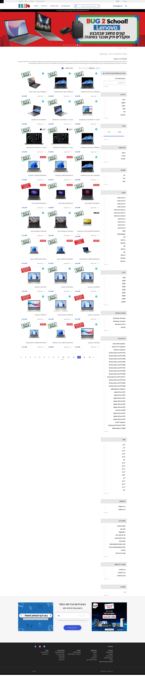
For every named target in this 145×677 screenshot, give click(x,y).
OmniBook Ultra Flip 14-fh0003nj (90, 92)
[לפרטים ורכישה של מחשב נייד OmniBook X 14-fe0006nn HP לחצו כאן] (61, 110)
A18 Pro (122, 261)
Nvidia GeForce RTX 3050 (117, 356)
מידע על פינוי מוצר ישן (92, 660)
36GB (123, 292)
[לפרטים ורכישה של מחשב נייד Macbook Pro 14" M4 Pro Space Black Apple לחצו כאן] (34, 138)
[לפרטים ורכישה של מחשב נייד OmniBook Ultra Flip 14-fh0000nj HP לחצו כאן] (87, 138)
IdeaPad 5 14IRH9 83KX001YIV (64, 175)
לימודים (123, 159)
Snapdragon (121, 234)
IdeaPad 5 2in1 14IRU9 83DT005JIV (62, 343)
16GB (123, 280)
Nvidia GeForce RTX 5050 (117, 371)
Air (124, 175)
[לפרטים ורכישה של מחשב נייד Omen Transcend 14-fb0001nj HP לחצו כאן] (34, 83)
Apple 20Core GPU (119, 419)
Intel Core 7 (121, 225)
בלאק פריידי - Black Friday (74, 654)
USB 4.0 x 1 (121, 506)
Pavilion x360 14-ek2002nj (65, 315)
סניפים (36, 6)
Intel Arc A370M (120, 410)
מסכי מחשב (61, 658)
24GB (123, 286)
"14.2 (123, 463)
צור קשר (95, 656)
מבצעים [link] (79, 650)
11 (68, 357)
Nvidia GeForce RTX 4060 (117, 365)
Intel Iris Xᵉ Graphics (118, 346)
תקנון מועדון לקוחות (108, 658)
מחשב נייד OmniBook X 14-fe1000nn (89, 120)
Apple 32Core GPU (119, 407)
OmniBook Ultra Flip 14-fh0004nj (90, 175)
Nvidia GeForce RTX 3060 (117, 359)
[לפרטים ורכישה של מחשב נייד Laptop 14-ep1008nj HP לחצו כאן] (87, 278)
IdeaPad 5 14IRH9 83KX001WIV (37, 175)
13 (79, 357)
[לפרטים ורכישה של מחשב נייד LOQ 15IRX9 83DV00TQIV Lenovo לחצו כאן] (61, 194)
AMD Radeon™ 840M (118, 428)
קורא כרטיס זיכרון (120, 553)
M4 (124, 246)
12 (73, 357)
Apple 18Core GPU (119, 413)
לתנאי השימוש (60, 620)
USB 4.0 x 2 (121, 509)
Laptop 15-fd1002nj (40, 315)
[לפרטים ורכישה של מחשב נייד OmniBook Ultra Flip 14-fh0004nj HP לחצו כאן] (87, 166)
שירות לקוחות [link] (94, 650)
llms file (34, 671)
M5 (124, 252)
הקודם (62, 359)
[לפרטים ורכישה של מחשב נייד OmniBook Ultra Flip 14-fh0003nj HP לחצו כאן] (87, 83)
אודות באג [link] (110, 650)
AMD (123, 231)
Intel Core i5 (121, 200)
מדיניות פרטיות (109, 656)
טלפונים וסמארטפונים (59, 652)
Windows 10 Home (119, 318)
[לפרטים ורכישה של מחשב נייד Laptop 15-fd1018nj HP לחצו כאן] (87, 334)
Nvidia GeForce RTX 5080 (117, 383)
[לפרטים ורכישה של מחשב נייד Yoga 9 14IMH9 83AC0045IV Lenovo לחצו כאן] (34, 250)
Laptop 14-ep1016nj (40, 287)
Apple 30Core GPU (119, 404)
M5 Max (123, 258)
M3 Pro (123, 240)
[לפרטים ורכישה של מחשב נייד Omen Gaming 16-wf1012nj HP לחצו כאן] (61, 222)
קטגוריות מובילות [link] (60, 650)
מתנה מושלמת (54, 6)
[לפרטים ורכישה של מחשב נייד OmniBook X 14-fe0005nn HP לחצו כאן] (34, 110)
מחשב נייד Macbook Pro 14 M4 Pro (63, 147)
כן (124, 592)
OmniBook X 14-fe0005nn (38, 120)
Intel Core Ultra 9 (119, 216)
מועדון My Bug (65, 6)
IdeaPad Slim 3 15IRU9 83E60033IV (89, 259)
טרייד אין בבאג (45, 654)
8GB (124, 277)
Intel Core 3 (121, 219)
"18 (124, 490)
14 (84, 357)
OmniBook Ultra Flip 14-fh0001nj (63, 92)
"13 (124, 448)
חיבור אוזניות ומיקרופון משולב (117, 544)
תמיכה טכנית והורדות (40, 1)
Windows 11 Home (119, 321)
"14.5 (123, 466)
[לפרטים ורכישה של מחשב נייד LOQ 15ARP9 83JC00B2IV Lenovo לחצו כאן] (87, 194)
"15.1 (123, 469)
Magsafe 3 (122, 532)
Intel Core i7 (121, 204)
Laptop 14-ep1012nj (94, 315)
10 (63, 357)
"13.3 (123, 451)
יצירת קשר (44, 6)
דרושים (26, 1)
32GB (123, 289)
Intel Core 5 (121, 222)
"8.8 (124, 445)
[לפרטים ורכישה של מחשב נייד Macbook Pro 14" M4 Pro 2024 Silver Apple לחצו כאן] (61, 138)
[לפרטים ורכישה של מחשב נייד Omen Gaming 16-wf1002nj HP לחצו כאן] (34, 222)
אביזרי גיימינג (61, 660)
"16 (124, 478)
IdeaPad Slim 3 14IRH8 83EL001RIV (36, 343)
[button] (4, 29)
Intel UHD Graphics (119, 343)
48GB (123, 295)
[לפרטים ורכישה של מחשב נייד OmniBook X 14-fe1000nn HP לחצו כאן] (87, 110)
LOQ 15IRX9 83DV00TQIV (65, 203)
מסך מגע (122, 529)
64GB (123, 298)
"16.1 (123, 481)
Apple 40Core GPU (119, 416)
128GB (123, 302)
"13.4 (123, 454)
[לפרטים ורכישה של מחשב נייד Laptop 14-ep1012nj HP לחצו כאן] (87, 306)
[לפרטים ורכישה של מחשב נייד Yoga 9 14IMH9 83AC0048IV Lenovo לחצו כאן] (61, 250)
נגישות (111, 660)
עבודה (123, 156)
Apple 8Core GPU (119, 395)
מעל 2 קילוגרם (121, 575)
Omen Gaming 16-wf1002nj (38, 231)
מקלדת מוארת (121, 526)
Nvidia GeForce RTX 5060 (117, 374)
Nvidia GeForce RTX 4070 (117, 368)
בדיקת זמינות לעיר (120, 78)
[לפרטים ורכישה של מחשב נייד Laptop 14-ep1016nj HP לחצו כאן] (34, 278)
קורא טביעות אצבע (120, 538)
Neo (124, 181)
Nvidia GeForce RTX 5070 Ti (116, 377)
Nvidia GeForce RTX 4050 (117, 362)
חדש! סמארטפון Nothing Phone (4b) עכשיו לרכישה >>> (72, 10)
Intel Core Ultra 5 (119, 210)
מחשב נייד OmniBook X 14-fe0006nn (62, 120)
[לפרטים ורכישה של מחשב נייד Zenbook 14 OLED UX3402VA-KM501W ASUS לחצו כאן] (87, 222)
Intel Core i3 (121, 197)
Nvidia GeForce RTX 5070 (117, 380)
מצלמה (123, 550)
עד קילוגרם (122, 569)
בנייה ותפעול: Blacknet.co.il (107, 671)
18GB (123, 283)
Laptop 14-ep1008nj (94, 287)
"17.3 (123, 487)
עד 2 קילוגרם (121, 572)
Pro (124, 178)
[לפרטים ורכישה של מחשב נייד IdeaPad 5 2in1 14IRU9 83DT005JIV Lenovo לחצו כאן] (61, 334)
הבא (93, 357)
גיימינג (123, 153)
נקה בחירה (106, 86)
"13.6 (123, 457)
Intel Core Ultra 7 (119, 213)
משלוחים (95, 652)
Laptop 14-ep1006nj (67, 287)
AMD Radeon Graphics (118, 389)
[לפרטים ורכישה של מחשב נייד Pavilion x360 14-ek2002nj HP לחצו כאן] (61, 306)
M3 (124, 237)
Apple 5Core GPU (119, 392)
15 (89, 357)
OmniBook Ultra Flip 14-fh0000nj (90, 147)
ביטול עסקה (31, 1)
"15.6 (123, 475)
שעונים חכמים (61, 656)
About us (21, 1)
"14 (124, 460)
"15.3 (123, 472)
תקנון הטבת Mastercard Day (106, 661)
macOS (123, 327)
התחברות (125, 1)
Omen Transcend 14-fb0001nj (37, 92)
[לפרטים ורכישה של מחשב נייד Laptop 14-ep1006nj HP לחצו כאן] (61, 278)
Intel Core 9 (121, 228)
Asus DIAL (122, 541)
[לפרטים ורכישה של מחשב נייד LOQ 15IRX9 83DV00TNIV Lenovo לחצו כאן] (34, 194)
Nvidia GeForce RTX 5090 (117, 386)
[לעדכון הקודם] (144, 10)
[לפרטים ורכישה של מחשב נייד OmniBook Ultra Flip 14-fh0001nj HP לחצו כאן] (61, 83)
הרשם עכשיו (72, 627)
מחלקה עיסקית (109, 652)
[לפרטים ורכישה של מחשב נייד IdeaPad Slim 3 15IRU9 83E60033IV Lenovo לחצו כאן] (87, 250)
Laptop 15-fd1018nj (94, 343)
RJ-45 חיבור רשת (120, 535)
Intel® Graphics (120, 422)
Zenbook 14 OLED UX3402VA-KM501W (88, 231)
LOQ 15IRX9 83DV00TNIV (39, 203)
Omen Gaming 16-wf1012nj (65, 231)
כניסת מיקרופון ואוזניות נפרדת (117, 547)
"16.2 (123, 484)
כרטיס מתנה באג (44, 652)
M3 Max (123, 243)
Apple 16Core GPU (119, 401)
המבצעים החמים (77, 652)
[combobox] (87, 6)
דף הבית (125, 48)
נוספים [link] (46, 650)
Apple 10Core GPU (119, 398)
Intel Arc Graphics (119, 349)
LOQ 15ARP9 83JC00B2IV (92, 203)
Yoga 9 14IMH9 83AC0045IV (38, 259)
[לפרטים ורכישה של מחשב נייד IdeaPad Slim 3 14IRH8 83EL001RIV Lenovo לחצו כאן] (34, 334)
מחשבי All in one (60, 654)
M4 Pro (123, 249)
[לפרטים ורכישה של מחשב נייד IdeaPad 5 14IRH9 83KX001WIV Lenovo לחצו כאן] (34, 166)
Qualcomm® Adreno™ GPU (116, 425)
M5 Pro (123, 255)
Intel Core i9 (121, 207)
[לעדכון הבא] (1, 10)
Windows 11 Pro (120, 324)
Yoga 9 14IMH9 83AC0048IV (65, 259)
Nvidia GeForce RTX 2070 (117, 352)
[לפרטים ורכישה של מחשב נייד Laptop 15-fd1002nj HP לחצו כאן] (34, 306)
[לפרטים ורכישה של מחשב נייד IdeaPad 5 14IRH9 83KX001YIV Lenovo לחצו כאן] (61, 166)
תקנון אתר (110, 654)
